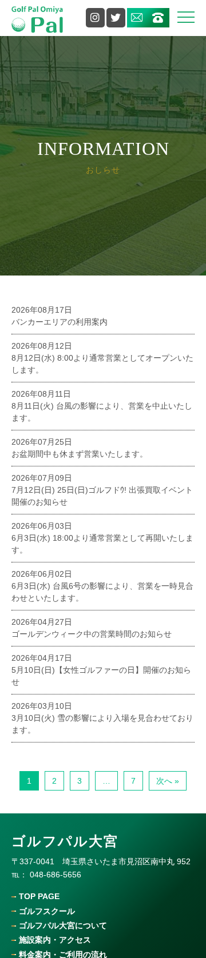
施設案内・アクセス (55, 940)
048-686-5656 (55, 874)
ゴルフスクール (47, 911)
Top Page (39, 896)
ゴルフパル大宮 (64, 841)
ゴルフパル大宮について (63, 925)
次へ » (167, 780)
